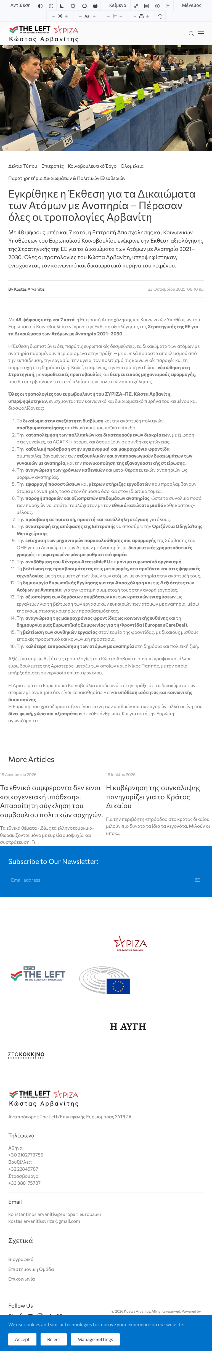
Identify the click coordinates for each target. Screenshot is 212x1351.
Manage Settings (95, 1339)
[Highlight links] (135, 5)
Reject (53, 1339)
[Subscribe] (198, 880)
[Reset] (160, 16)
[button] (191, 33)
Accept (22, 1339)
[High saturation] (95, 5)
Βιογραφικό (20, 1259)
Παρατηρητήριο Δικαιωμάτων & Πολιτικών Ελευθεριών (67, 178)
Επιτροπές (52, 166)
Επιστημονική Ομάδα (31, 1269)
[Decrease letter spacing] (135, 16)
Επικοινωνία (21, 1279)
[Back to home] (44, 33)
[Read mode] (168, 5)
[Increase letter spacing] (148, 16)
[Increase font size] (94, 16)
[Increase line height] (121, 16)
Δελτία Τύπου (22, 166)
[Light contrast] (73, 5)
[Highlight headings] (146, 5)
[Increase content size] (66, 16)
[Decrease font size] (80, 16)
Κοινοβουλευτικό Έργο (92, 166)
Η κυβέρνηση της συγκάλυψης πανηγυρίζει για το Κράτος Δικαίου (153, 796)
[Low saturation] (84, 5)
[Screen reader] (157, 5)
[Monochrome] (51, 5)
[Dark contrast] (61, 5)
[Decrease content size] (53, 16)
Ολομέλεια (132, 166)
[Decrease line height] (108, 16)
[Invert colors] (40, 5)
